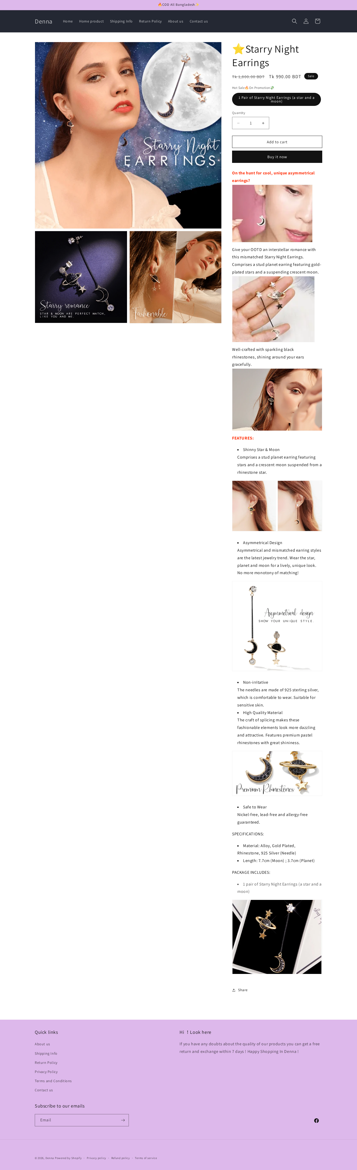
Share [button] (243, 990)
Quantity (238, 113)
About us (42, 1044)
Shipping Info (46, 1053)
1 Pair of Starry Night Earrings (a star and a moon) (277, 99)
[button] (294, 21)
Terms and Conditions (53, 1080)
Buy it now (277, 156)
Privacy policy (96, 1158)
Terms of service (146, 1158)
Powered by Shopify (68, 1158)
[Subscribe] (123, 1120)
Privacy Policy (46, 1071)
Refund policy (120, 1158)
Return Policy (46, 1062)
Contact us (44, 1090)
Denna (49, 1158)
